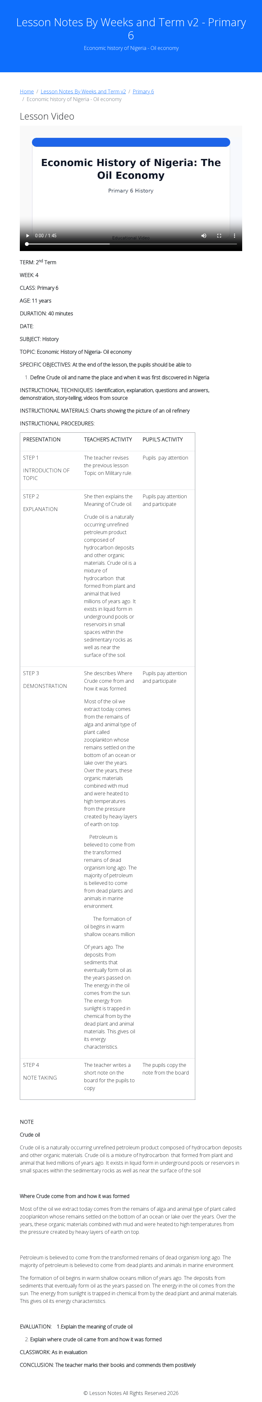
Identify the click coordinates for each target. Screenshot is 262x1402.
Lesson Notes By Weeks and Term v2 (83, 91)
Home (27, 91)
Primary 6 (143, 91)
